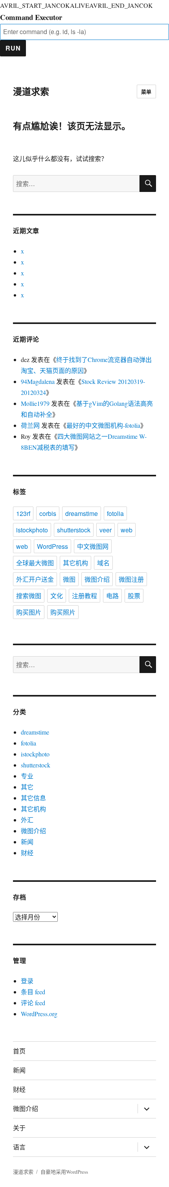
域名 (103, 562)
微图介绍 (97, 579)
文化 (56, 595)
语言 (19, 1146)
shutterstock (73, 529)
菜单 (146, 91)
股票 (134, 595)
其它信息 (33, 798)
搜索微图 (28, 595)
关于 (19, 1127)
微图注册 (131, 579)
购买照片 (62, 612)
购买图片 (28, 612)
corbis (47, 513)
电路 (112, 595)
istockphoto (32, 529)
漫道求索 (31, 91)
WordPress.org (39, 1014)
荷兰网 (30, 425)
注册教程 (84, 595)
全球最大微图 (35, 562)
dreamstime (81, 513)
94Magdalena (38, 381)
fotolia (115, 513)
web (126, 529)
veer (105, 529)
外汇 (27, 820)
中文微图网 (92, 546)
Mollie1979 (35, 403)
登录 (27, 981)
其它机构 (75, 562)
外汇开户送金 (35, 579)
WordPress (52, 546)
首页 (19, 1050)
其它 (27, 787)
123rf (23, 513)
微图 (69, 579)
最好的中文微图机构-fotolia (103, 425)
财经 (27, 853)
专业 (27, 776)
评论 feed (33, 1003)
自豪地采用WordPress (64, 1171)
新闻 (27, 842)
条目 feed (33, 992)
